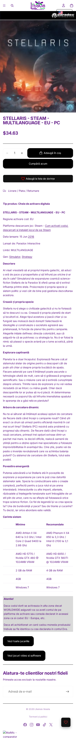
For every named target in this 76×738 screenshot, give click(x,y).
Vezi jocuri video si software (24, 655)
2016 (31, 236)
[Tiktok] (44, 724)
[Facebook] (25, 724)
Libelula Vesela (42, 709)
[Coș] (72, 5)
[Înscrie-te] (67, 692)
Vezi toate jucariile (18, 641)
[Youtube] (38, 724)
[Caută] (12, 5)
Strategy (27, 256)
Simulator (14, 256)
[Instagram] (31, 724)
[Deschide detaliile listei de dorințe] (65, 722)
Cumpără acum (38, 163)
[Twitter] (51, 724)
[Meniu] (4, 5)
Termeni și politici (38, 716)
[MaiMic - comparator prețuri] (38, 734)
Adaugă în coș (52, 152)
